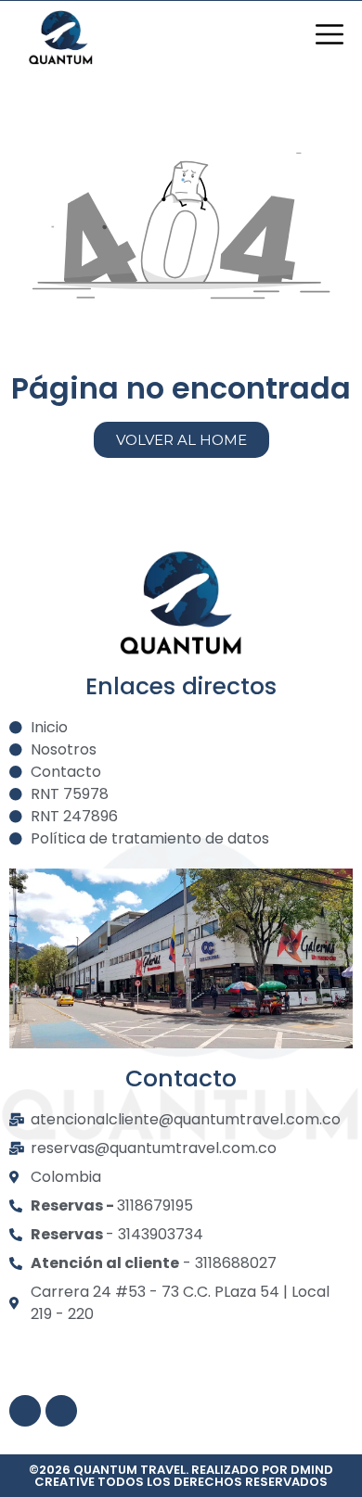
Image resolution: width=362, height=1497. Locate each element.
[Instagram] (25, 1411)
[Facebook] (61, 1411)
